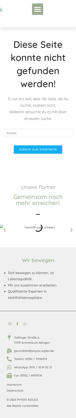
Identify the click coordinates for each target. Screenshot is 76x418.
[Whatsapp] (25, 323)
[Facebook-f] (17, 323)
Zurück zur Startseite (38, 149)
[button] (37, 9)
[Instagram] (10, 323)
